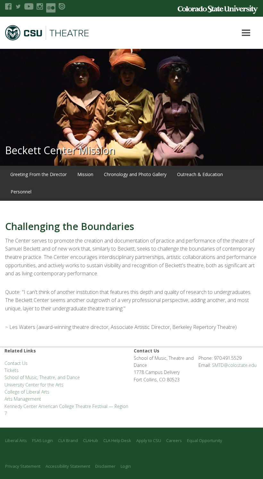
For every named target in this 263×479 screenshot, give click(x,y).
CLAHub (90, 440)
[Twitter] (18, 6)
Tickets (11, 370)
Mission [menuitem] (85, 174)
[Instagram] (40, 6)
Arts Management (22, 399)
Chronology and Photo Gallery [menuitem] (135, 174)
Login (126, 466)
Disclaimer (105, 466)
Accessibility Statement (68, 466)
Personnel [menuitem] (21, 192)
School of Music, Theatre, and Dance (42, 377)
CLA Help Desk (117, 440)
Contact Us (16, 363)
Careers (174, 440)
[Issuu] (62, 6)
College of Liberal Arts (26, 392)
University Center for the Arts (34, 385)
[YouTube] (28, 6)
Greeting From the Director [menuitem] (38, 174)
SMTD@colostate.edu (234, 365)
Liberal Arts (16, 440)
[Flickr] (50, 8)
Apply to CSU (148, 440)
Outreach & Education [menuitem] (200, 174)
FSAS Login (42, 440)
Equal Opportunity (204, 440)
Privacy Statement (22, 466)
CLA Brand (68, 440)
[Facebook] (8, 6)
